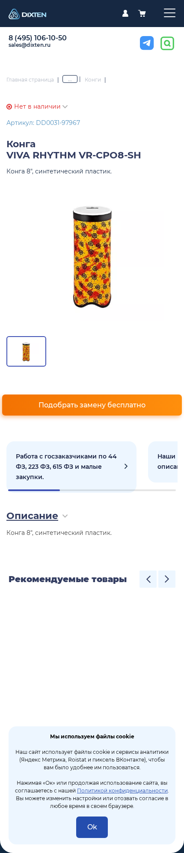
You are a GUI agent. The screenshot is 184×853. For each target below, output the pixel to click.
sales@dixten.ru (30, 45)
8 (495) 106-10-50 (38, 38)
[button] (148, 579)
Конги (93, 79)
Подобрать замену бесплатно (92, 405)
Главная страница (30, 79)
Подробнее (71, 467)
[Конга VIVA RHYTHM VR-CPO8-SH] (92, 254)
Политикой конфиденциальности (122, 790)
